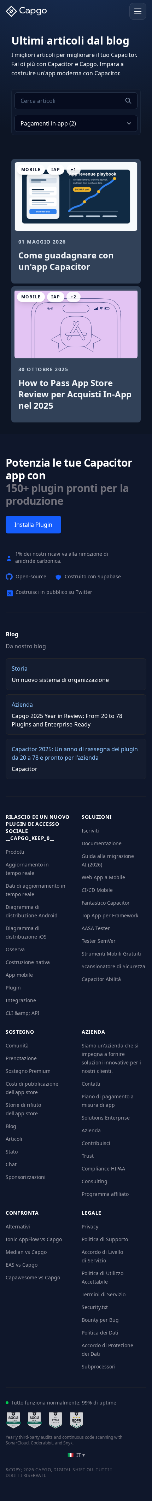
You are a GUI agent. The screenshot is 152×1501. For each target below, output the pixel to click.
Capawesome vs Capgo (33, 1277)
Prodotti (15, 851)
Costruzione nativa (28, 962)
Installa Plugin (33, 524)
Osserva (15, 949)
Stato (12, 1151)
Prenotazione (21, 1058)
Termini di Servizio (103, 1294)
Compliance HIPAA (103, 1168)
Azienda (91, 1130)
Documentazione (102, 843)
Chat (11, 1164)
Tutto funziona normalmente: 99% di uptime (63, 1402)
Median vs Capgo (26, 1252)
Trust (88, 1155)
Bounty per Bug (100, 1319)
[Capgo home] (28, 11)
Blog (11, 1126)
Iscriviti (90, 830)
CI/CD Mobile (97, 890)
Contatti (91, 1083)
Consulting (94, 1181)
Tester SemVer (99, 941)
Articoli (14, 1138)
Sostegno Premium (28, 1071)
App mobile (19, 974)
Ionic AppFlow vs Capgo (34, 1239)
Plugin (13, 987)
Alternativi (18, 1226)
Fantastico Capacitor (106, 902)
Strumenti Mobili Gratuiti (111, 953)
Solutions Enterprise (106, 1117)
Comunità (17, 1045)
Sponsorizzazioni (26, 1177)
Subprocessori (99, 1366)
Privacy (90, 1226)
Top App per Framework (110, 915)
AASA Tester (96, 928)
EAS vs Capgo (21, 1264)
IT (76, 1455)
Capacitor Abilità (101, 979)
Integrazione (21, 1000)
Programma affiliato (105, 1194)
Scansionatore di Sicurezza (113, 966)
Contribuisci (96, 1143)
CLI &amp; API (22, 1013)
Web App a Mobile (103, 877)
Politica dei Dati (100, 1332)
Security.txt (95, 1307)
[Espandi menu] (137, 11)
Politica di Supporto (105, 1239)
